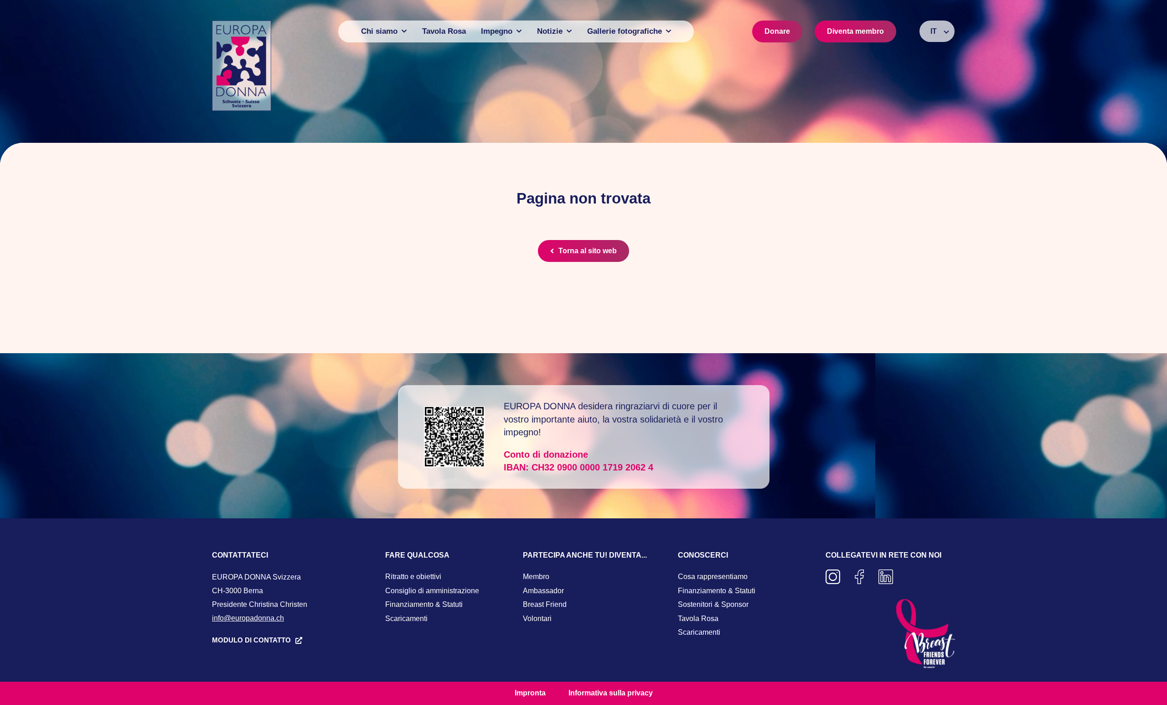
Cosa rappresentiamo (713, 576)
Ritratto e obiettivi (413, 576)
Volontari (537, 618)
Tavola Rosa (698, 618)
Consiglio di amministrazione (432, 591)
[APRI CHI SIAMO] (404, 31)
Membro (536, 576)
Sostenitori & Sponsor (713, 604)
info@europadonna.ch (248, 618)
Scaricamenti (406, 618)
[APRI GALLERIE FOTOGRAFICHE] (668, 31)
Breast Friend (545, 604)
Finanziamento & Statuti (424, 604)
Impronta (530, 693)
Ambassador (543, 591)
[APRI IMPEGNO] (519, 31)
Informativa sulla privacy (610, 693)
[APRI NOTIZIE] (569, 31)
